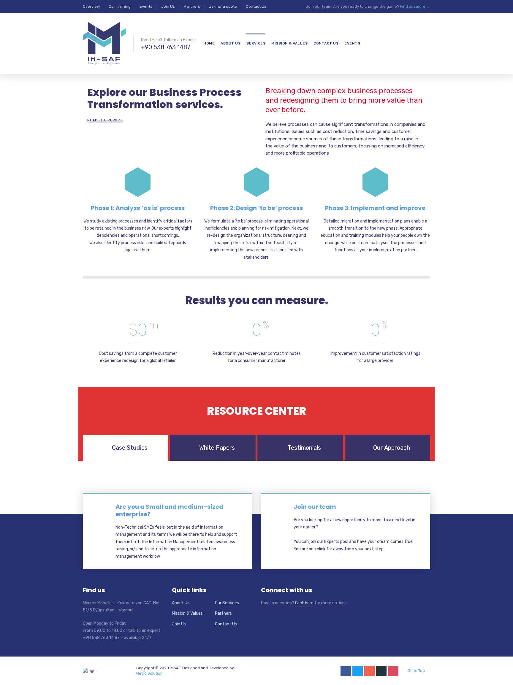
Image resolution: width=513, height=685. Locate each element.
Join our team (315, 507)
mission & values (289, 43)
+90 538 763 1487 (165, 47)
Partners (192, 6)
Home (209, 43)
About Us (180, 602)
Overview (91, 6)
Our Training (120, 6)
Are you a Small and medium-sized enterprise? (169, 510)
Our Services (227, 602)
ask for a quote (223, 6)
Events (146, 6)
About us (230, 43)
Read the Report (105, 120)
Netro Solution (149, 673)
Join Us (168, 6)
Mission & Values (187, 613)
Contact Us (256, 6)
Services (255, 43)
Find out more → (415, 6)
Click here (304, 602)
